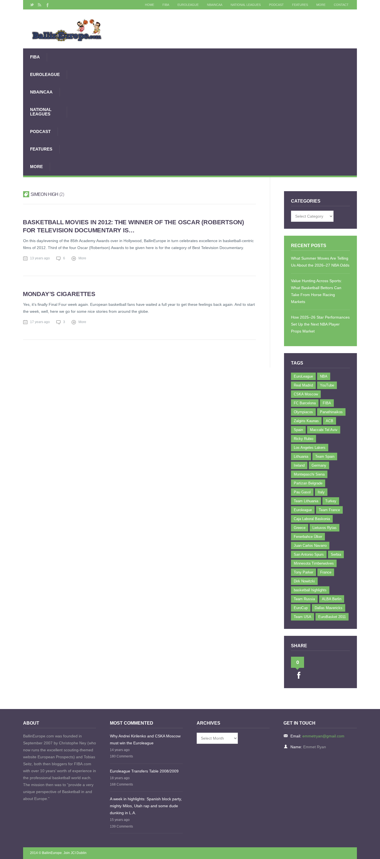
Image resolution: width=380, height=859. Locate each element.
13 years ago (40, 258)
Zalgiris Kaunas (306, 421)
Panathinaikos (331, 412)
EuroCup (301, 608)
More (320, 4)
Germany (319, 465)
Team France (329, 510)
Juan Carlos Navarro (310, 545)
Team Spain (324, 456)
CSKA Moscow (306, 394)
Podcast (276, 4)
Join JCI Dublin (75, 853)
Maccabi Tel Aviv (323, 430)
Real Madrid (303, 385)
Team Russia (304, 599)
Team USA (302, 617)
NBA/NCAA (214, 4)
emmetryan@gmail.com (323, 736)
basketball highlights (310, 590)
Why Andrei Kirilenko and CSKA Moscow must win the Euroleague (145, 739)
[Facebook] (47, 5)
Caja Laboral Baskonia (312, 519)
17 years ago (40, 322)
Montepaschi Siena (309, 474)
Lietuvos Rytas (324, 528)
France (325, 572)
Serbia (336, 554)
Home (149, 4)
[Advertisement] (212, 112)
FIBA (165, 4)
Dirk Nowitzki (304, 581)
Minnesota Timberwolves (314, 563)
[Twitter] (32, 5)
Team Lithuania (306, 501)
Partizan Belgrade (308, 483)
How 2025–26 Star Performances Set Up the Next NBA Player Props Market (320, 324)
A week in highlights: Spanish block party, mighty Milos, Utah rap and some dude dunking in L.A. (146, 806)
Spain (298, 430)
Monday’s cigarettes (59, 294)
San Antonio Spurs (309, 554)
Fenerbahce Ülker (308, 537)
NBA (323, 376)
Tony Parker (303, 572)
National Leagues (246, 4)
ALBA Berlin (331, 599)
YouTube (327, 385)
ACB (329, 421)
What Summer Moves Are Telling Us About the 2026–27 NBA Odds (320, 261)
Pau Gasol (302, 492)
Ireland (299, 465)
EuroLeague (188, 4)
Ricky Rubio (303, 439)
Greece (299, 528)
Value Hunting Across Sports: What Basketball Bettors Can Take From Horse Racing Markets (316, 291)
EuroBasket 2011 (332, 617)
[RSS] (39, 5)
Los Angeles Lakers (309, 448)
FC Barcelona (305, 403)
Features (300, 4)
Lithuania (301, 456)
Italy (321, 492)
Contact (341, 4)
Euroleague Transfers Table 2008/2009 (144, 771)
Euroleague (303, 510)
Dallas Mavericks (328, 608)
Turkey (330, 501)
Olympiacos (303, 412)
